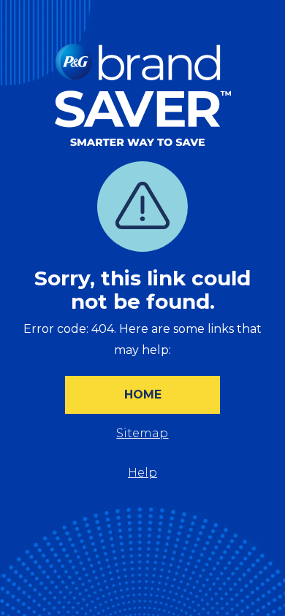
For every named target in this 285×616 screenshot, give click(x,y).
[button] (142, 395)
